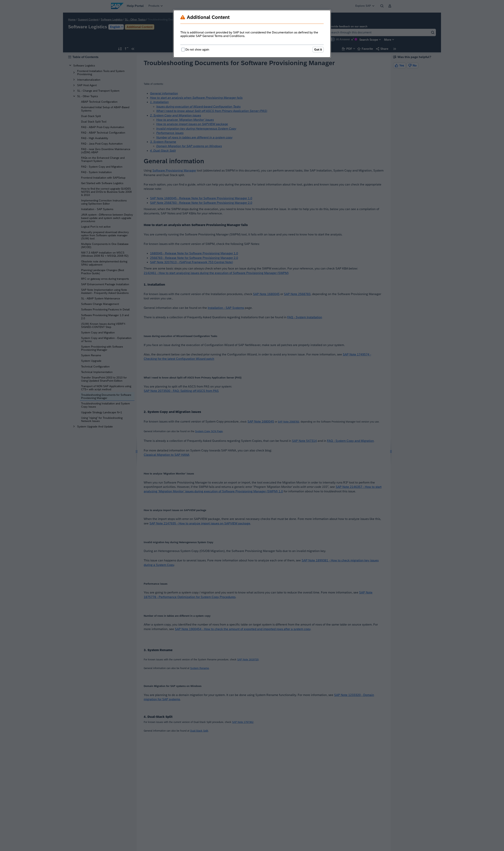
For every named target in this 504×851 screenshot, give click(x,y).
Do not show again (197, 49)
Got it (318, 49)
